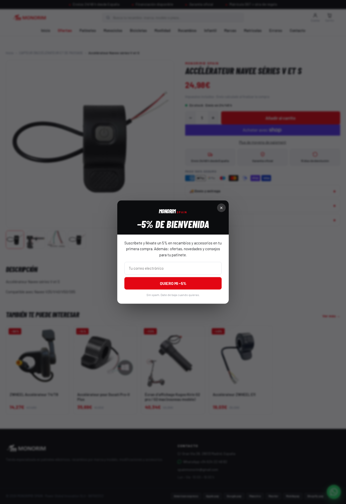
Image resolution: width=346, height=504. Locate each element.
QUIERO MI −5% (173, 283)
